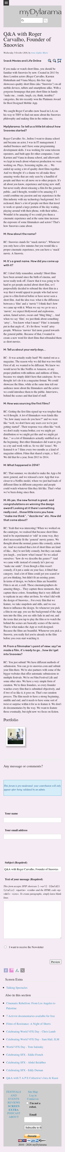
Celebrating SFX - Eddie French (24, 1055)
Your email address (16, 830)
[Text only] (59, 61)
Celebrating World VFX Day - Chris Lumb (30, 1031)
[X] (22, 970)
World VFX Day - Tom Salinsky (24, 1047)
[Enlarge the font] (50, 61)
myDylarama (40, 12)
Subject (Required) (16, 862)
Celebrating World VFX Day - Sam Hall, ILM (32, 1039)
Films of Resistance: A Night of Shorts (28, 1024)
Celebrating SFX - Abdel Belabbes (26, 1062)
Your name (11, 813)
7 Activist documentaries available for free (30, 1016)
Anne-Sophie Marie (39, 52)
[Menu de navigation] (6, 3)
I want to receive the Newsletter (26, 947)
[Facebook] (6, 970)
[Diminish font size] (55, 61)
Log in (33, 1095)
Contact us (33, 1099)
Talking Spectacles (16, 988)
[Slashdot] (17, 970)
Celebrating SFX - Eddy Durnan (24, 1070)
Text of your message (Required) (24, 879)
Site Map (33, 1091)
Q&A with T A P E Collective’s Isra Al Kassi (32, 1078)
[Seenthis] (11, 970)
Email (32, 1114)
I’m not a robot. (34, 1105)
